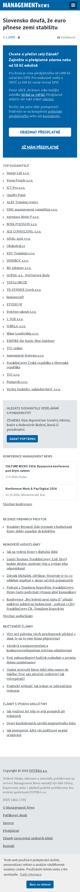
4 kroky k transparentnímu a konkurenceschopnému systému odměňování (39, 648)
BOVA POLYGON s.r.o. (22, 224)
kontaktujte (51, 116)
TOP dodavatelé (16, 166)
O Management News (18, 807)
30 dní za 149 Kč (33, 95)
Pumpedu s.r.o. (17, 382)
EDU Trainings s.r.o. (21, 253)
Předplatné (11, 831)
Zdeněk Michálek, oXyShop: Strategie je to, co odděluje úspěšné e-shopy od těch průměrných (40, 578)
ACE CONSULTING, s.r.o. (24, 231)
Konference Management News (27, 456)
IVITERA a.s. (38, 771)
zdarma (48, 99)
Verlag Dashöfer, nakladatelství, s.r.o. (34, 389)
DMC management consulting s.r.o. (32, 209)
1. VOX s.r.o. (15, 319)
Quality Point (16, 195)
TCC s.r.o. (13, 374)
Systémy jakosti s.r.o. (21, 312)
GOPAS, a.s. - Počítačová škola (28, 275)
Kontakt (9, 846)
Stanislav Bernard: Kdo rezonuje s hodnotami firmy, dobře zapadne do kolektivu (39, 529)
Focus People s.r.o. (20, 180)
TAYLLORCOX (17, 282)
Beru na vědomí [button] (40, 884)
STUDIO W (14, 304)
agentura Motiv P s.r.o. (23, 217)
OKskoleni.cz (16, 246)
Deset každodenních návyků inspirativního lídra (41, 723)
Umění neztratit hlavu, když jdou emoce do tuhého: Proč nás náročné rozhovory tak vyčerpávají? (37, 674)
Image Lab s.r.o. (18, 173)
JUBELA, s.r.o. (16, 326)
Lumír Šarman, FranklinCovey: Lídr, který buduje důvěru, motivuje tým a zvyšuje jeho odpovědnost (37, 563)
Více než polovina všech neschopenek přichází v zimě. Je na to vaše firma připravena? (41, 636)
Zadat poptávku (22, 439)
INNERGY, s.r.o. (18, 260)
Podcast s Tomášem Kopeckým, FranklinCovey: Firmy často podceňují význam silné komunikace (41, 589)
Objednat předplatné (40, 132)
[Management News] (26, 5)
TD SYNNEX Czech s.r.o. (24, 290)
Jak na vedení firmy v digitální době (32, 552)
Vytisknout (68, 37)
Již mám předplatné (40, 147)
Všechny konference (17, 504)
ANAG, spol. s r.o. (19, 238)
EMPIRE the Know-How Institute (31, 341)
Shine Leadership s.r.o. (23, 333)
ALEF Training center (22, 202)
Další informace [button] (31, 874)
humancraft (15, 297)
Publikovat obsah (15, 815)
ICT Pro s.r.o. (16, 188)
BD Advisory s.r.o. (19, 268)
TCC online (15, 348)
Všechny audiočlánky (18, 616)
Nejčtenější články (18, 626)
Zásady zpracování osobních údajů (28, 838)
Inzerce (8, 823)
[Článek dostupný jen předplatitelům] (19, 37)
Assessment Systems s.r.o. (25, 355)
